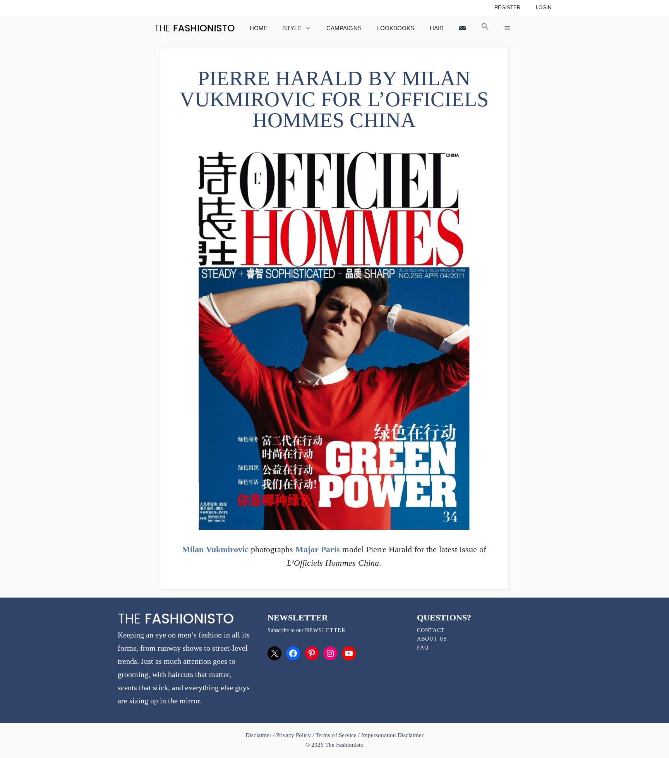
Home (259, 28)
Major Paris (317, 549)
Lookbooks (395, 28)
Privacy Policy (293, 735)
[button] (485, 28)
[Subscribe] (462, 28)
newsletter (325, 630)
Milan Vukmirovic (215, 549)
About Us (432, 639)
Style (292, 28)
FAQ (423, 648)
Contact (431, 630)
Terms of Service (336, 735)
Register (507, 7)
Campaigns (343, 28)
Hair (437, 28)
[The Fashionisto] (194, 28)
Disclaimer (259, 735)
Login (543, 7)
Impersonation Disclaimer (392, 735)
